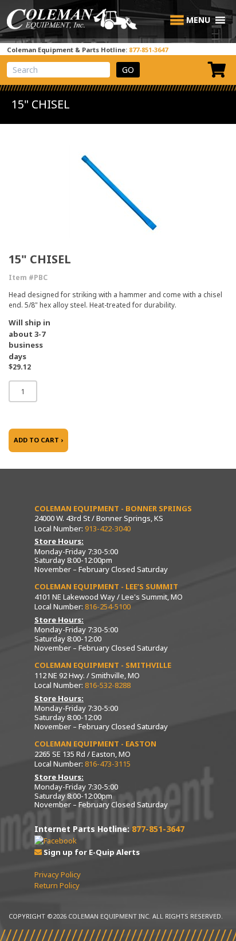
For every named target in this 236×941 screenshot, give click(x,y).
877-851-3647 (148, 49)
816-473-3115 (108, 764)
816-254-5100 (108, 606)
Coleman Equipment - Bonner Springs (113, 508)
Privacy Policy (57, 874)
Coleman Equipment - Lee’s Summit (106, 586)
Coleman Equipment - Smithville (102, 665)
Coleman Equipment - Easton (95, 743)
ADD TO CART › (38, 439)
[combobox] (58, 69)
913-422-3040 (108, 528)
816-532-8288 (108, 685)
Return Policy (57, 885)
